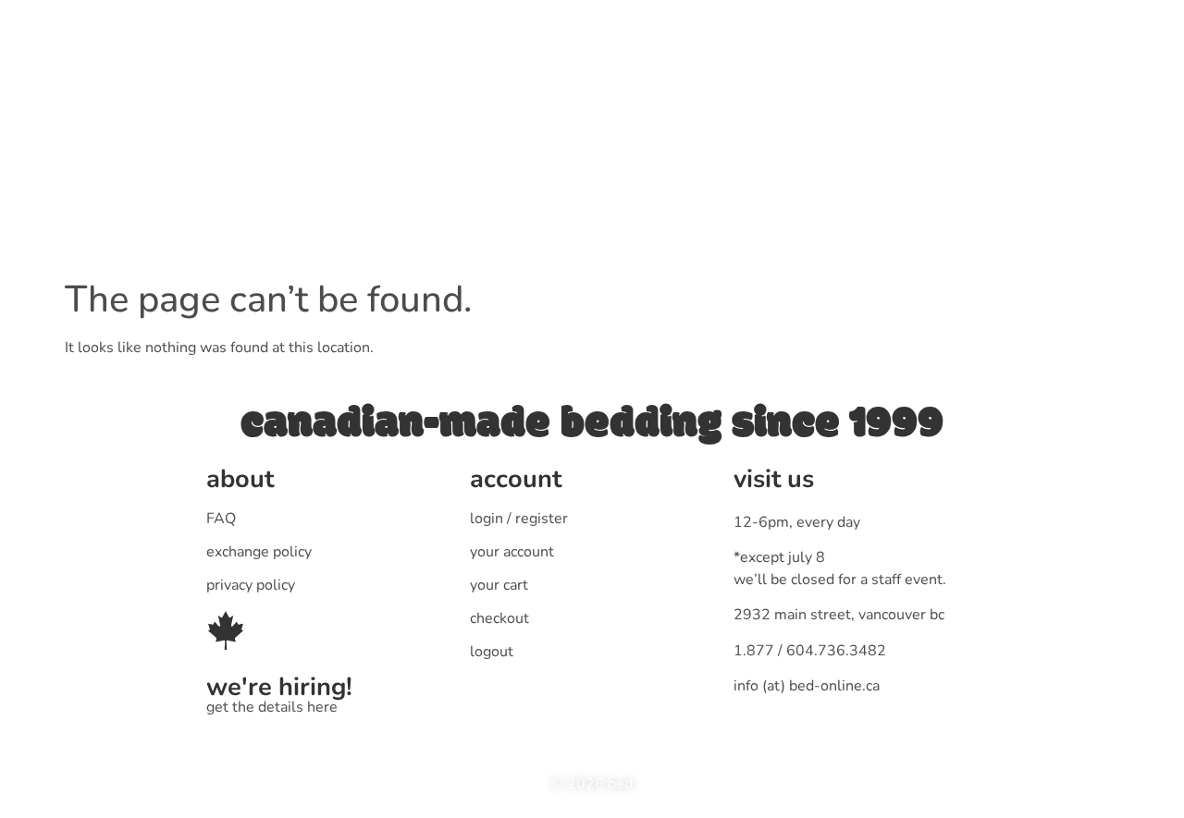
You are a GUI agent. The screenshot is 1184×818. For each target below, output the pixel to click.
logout (491, 651)
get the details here (272, 707)
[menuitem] (465, 89)
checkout (499, 618)
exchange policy (259, 552)
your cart (499, 585)
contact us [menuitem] (772, 88)
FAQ (221, 518)
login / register (519, 518)
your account (512, 552)
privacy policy (250, 585)
